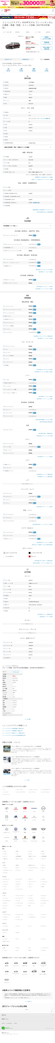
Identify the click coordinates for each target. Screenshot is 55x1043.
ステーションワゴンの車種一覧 (43, 118)
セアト (17, 950)
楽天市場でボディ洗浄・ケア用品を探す (44, 560)
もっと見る (27, 719)
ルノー (30, 926)
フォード (18, 881)
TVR (4, 895)
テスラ (4, 886)
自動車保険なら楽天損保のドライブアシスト (43, 209)
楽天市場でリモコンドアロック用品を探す (43, 336)
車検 (27, 32)
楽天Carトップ (4, 14)
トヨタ (4, 851)
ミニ (4, 789)
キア (30, 939)
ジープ (17, 886)
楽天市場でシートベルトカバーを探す (44, 288)
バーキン (5, 950)
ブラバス (31, 870)
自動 (48, 32)
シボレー (44, 879)
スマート (44, 865)
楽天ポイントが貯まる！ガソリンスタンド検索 (42, 179)
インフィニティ (19, 889)
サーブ (4, 932)
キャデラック (6, 879)
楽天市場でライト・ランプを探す (45, 456)
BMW (17, 865)
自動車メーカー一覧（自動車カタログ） (16, 14)
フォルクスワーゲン (33, 867)
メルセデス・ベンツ (7, 870)
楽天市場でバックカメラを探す (46, 271)
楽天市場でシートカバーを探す (46, 396)
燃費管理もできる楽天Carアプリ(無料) (44, 177)
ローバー (44, 898)
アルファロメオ (6, 914)
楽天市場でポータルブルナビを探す (45, 369)
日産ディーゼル (32, 856)
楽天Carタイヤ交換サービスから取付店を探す (42, 544)
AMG (4, 865)
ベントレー (5, 898)
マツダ (4, 853)
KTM (30, 950)
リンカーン (5, 884)
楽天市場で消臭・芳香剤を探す (46, 433)
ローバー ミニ (6, 794)
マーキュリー (45, 881)
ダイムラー (44, 895)
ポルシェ (44, 867)
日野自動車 (44, 856)
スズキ (43, 853)
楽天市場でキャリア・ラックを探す (45, 506)
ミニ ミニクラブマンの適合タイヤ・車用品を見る (13, 733)
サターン (31, 879)
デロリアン (18, 884)
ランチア (18, 917)
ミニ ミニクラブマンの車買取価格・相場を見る (13, 728)
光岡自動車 (18, 856)
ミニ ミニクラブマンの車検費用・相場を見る (12, 730)
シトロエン (5, 926)
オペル (17, 867)
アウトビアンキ (19, 914)
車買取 (17, 32)
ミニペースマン (32, 792)
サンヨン (44, 939)
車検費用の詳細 (36, 202)
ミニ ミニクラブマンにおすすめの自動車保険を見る (14, 735)
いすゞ (17, 853)
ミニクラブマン (36, 14)
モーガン (5, 903)
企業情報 (3, 1023)
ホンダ (30, 851)
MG (29, 905)
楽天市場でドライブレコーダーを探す (44, 269)
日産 (17, 851)
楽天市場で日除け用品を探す (46, 421)
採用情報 (15, 1023)
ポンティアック (32, 881)
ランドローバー (19, 898)
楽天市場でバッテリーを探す (46, 616)
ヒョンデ (5, 939)
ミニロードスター (46, 792)
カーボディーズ (45, 900)
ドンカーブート (45, 947)
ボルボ (17, 932)
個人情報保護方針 (9, 1023)
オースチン (44, 903)
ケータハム (31, 900)
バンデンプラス (19, 903)
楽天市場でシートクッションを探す (45, 398)
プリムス (44, 884)
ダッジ (30, 886)
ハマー (4, 889)
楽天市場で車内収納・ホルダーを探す (44, 419)
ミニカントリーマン (33, 789)
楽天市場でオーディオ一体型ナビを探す (44, 371)
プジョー (18, 926)
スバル (30, 853)
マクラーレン (32, 903)
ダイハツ (5, 856)
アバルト (5, 919)
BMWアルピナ (32, 865)
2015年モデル (43, 14)
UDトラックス (19, 858)
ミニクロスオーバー (46, 789)
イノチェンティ (19, 919)
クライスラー (19, 879)
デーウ (17, 939)
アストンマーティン (20, 895)
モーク (4, 908)
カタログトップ (8, 59)
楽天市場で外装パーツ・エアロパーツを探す (43, 524)
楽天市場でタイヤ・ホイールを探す (45, 542)
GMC (43, 886)
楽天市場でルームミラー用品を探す (45, 474)
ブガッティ (44, 926)
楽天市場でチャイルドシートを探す (45, 286)
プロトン (18, 947)
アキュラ (44, 858)
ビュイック (5, 881)
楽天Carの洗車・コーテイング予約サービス (43, 563)
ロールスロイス (6, 900)
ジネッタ (18, 900)
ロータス (31, 898)
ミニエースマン (19, 789)
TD (29, 947)
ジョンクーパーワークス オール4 (16, 672)
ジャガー (31, 895)
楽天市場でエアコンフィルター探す (45, 435)
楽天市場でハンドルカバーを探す (45, 338)
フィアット (31, 914)
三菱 (43, 851)
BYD (4, 947)
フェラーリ (44, 914)
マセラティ (5, 917)
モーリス (5, 905)
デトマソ (44, 917)
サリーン (31, 884)
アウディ (5, 867)
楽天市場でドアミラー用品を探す (45, 476)
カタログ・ (7, 32)
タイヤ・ (38, 32)
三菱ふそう (5, 858)
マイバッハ (18, 870)
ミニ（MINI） (28, 14)
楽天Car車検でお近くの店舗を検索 (45, 212)
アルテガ (5, 872)
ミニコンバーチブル (20, 792)
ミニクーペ (5, 792)
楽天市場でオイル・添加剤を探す (45, 614)
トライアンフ (19, 905)
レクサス (31, 858)
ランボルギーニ (32, 917)
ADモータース (6, 941)
